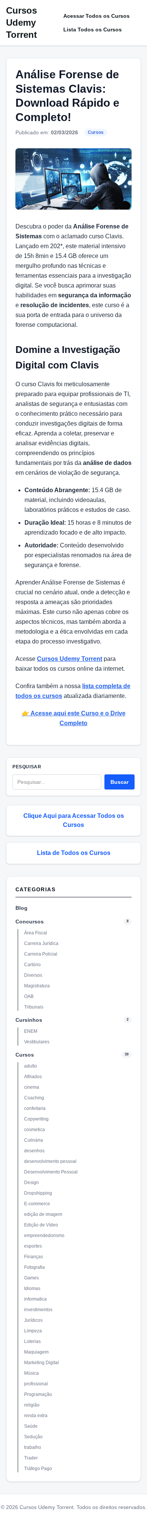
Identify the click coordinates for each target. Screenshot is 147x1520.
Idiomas (32, 1288)
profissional (36, 1383)
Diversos (33, 975)
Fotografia (34, 1267)
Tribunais (33, 1007)
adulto (30, 1066)
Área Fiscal (35, 933)
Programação (38, 1394)
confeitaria (35, 1108)
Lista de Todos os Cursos (73, 853)
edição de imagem (43, 1214)
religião (32, 1405)
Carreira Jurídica (41, 943)
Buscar (119, 782)
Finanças (33, 1256)
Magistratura (37, 985)
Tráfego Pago (38, 1468)
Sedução (33, 1436)
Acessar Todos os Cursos (96, 16)
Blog (21, 908)
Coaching (34, 1097)
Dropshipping (38, 1193)
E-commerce (37, 1203)
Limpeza (33, 1330)
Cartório (32, 964)
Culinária (33, 1140)
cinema (31, 1087)
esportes (33, 1246)
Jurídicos (33, 1320)
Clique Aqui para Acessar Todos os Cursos (73, 820)
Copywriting (36, 1119)
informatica (35, 1299)
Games (31, 1278)
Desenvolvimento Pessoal (51, 1172)
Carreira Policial (40, 954)
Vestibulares (36, 1041)
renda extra (35, 1415)
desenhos (34, 1150)
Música (31, 1373)
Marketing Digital (41, 1362)
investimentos (38, 1309)
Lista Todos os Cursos (92, 29)
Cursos (96, 132)
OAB (29, 996)
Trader (31, 1458)
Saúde (31, 1426)
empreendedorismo (44, 1235)
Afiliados (33, 1076)
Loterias (32, 1341)
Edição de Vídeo (41, 1225)
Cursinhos (28, 1020)
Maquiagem (36, 1352)
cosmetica (34, 1129)
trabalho (32, 1447)
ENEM (30, 1031)
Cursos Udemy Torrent (21, 22)
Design (31, 1182)
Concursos (29, 922)
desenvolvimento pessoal (50, 1161)
